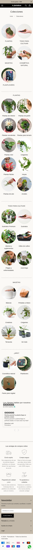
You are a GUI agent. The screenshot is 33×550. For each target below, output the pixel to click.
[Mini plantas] (8, 145)
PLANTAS (8, 41)
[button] (30, 6)
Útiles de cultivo (24, 246)
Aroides (24, 194)
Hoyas (24, 174)
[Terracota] (8, 332)
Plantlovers (24, 374)
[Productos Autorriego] (24, 258)
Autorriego (24, 268)
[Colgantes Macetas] (24, 312)
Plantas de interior (8, 116)
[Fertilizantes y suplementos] (8, 236)
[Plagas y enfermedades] (8, 258)
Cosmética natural (8, 374)
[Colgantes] (24, 145)
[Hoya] (24, 164)
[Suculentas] (8, 125)
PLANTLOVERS (8, 85)
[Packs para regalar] (8, 383)
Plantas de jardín (24, 116)
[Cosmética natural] (24, 53)
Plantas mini (8, 155)
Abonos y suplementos (8, 247)
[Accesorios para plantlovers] (24, 363)
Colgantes (24, 155)
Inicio (11, 16)
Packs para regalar (8, 393)
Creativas (8, 322)
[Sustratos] (24, 216)
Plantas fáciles (9, 174)
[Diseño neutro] (8, 293)
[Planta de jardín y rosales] (24, 105)
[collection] (8, 31)
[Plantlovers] (8, 75)
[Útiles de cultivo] (24, 236)
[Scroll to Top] (30, 540)
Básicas (8, 303)
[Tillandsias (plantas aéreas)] (8, 184)
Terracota (8, 342)
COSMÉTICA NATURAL (24, 64)
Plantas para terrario (24, 135)
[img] (17, 405)
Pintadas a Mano (24, 303)
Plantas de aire (8, 194)
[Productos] (24, 31)
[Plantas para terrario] (24, 125)
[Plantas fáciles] (8, 164)
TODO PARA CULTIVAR (24, 42)
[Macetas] (8, 53)
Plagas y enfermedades (9, 269)
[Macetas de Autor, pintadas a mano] (24, 293)
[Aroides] (24, 184)
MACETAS (8, 63)
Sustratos (24, 226)
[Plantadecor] (16, 5)
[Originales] (8, 312)
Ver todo (24, 342)
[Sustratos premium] (8, 216)
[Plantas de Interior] (8, 105)
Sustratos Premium (8, 226)
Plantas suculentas (8, 135)
